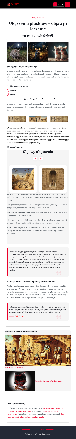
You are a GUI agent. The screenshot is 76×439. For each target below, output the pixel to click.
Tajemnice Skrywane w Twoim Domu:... (48, 381)
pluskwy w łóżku (24, 411)
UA (58, 4)
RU (62, 4)
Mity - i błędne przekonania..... (15, 367)
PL (55, 4)
